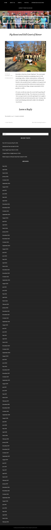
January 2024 (5, 231)
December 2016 (5, 487)
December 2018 (6, 404)
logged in (13, 116)
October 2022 (5, 276)
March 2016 (5, 518)
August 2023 (5, 249)
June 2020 (4, 363)
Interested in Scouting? (38, 2)
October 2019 (5, 376)
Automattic (35, 527)
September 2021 (6, 321)
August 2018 (5, 418)
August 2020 (5, 356)
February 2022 (5, 304)
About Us (12, 2)
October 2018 (5, 411)
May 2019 (4, 394)
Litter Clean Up (9, 122)
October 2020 (5, 349)
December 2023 (6, 235)
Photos (26, 2)
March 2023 (5, 266)
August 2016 (5, 501)
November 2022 (6, 273)
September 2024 (6, 214)
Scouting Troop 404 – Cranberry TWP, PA (25, 20)
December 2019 (6, 369)
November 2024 (6, 207)
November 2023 (6, 238)
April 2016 (4, 514)
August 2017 (5, 459)
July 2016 (4, 504)
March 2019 (5, 397)
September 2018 (6, 414)
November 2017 (5, 449)
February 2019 (5, 401)
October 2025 (5, 180)
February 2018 (5, 439)
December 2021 (5, 311)
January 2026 (5, 176)
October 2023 (5, 242)
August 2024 (5, 218)
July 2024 (4, 221)
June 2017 (4, 466)
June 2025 (4, 193)
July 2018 (4, 421)
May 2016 (4, 511)
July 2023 (4, 252)
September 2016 (6, 497)
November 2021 (5, 314)
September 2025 (6, 183)
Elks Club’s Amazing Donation (38, 122)
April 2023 (4, 262)
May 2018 (4, 428)
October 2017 (5, 452)
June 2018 (4, 425)
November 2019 (6, 373)
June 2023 (4, 256)
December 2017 (5, 445)
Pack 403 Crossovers (7, 143)
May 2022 (4, 294)
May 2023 (4, 259)
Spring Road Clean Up (7, 146)
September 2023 (6, 245)
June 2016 (4, 508)
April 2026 (4, 169)
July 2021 (4, 328)
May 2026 (4, 166)
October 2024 (5, 211)
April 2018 (4, 432)
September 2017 (6, 456)
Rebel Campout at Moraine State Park (10, 156)
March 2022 (5, 300)
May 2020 (4, 366)
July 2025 (4, 190)
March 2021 (4, 342)
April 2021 (4, 338)
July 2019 (4, 387)
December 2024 (6, 204)
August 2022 (5, 283)
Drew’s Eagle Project (6, 149)
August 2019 (5, 383)
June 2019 (4, 390)
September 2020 (6, 352)
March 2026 (5, 173)
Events (19, 2)
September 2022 (6, 280)
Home (5, 2)
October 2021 (5, 318)
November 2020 (6, 345)
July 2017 (4, 463)
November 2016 (6, 490)
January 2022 (5, 307)
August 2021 (5, 325)
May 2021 (4, 335)
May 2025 (4, 197)
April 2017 (4, 473)
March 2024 (5, 228)
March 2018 (5, 435)
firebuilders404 (9, 78)
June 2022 (4, 290)
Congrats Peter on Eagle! (7, 153)
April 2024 (4, 224)
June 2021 (4, 332)
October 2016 (5, 494)
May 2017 (4, 470)
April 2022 (4, 297)
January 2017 (5, 483)
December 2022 (6, 269)
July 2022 (4, 287)
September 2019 (6, 380)
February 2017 (5, 480)
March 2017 (4, 477)
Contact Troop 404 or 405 (25, 8)
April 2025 (4, 200)
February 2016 (5, 521)
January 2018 (5, 442)
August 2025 (5, 186)
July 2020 (4, 359)
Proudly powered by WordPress (19, 527)
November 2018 (6, 407)
